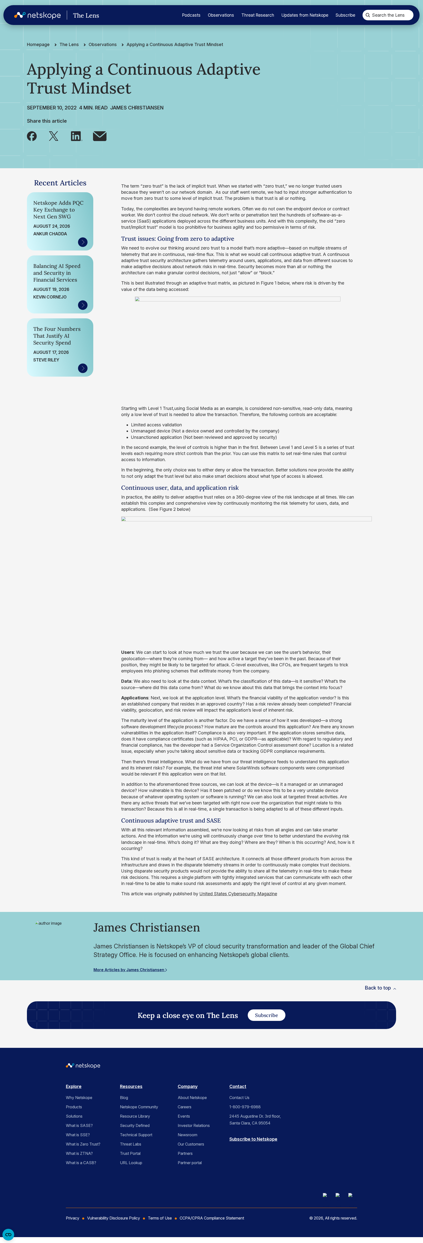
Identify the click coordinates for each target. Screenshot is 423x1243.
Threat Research (257, 15)
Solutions (74, 1116)
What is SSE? (78, 1134)
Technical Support (136, 1134)
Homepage (38, 44)
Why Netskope (79, 1097)
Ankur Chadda (50, 233)
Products (74, 1106)
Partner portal (190, 1162)
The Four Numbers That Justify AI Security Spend (57, 335)
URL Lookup (131, 1162)
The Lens (69, 44)
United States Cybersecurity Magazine (238, 893)
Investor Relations (194, 1125)
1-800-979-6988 (245, 1106)
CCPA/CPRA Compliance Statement (212, 1218)
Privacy (72, 1218)
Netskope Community (139, 1106)
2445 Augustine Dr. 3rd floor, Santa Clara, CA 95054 (255, 1119)
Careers (184, 1106)
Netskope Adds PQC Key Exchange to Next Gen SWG (58, 209)
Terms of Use (160, 1218)
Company (188, 1086)
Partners (185, 1153)
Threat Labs (130, 1144)
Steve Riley (46, 359)
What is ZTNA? (79, 1153)
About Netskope (192, 1097)
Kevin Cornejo (50, 296)
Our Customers (191, 1144)
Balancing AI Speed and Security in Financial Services (57, 273)
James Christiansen (137, 108)
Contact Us (239, 1097)
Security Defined (135, 1125)
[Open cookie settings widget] (8, 1235)
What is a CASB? (81, 1162)
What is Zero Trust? (83, 1144)
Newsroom (187, 1134)
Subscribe (345, 15)
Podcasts (191, 15)
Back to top (378, 988)
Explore (74, 1086)
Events (184, 1116)
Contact (237, 1086)
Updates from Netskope (305, 15)
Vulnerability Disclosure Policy (113, 1218)
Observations (221, 15)
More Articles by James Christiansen (129, 969)
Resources (131, 1086)
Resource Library (135, 1116)
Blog (124, 1097)
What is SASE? (79, 1125)
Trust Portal (130, 1153)
